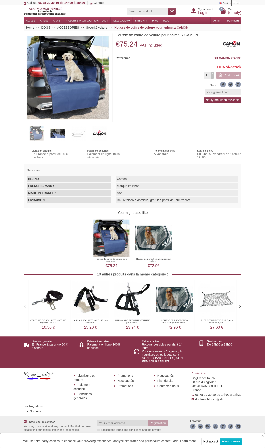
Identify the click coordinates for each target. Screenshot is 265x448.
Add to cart (232, 75)
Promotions (125, 375)
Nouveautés (125, 380)
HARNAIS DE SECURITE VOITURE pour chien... (132, 321)
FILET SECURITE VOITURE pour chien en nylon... (216, 321)
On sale (217, 21)
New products (232, 21)
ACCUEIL (30, 21)
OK (171, 11)
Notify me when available (223, 100)
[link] (223, 84)
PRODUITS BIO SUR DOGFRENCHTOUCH (86, 21)
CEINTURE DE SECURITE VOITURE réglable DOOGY (48, 321)
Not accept (210, 441)
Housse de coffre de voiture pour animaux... (111, 260)
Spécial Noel (141, 21)
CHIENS (44, 21)
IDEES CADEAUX (121, 21)
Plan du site (165, 380)
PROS (155, 21)
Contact (99, 2)
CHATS (56, 21)
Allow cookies (231, 441)
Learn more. (188, 441)
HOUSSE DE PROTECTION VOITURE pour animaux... (174, 321)
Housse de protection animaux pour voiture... (153, 260)
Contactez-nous (168, 386)
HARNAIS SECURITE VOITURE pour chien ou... (90, 321)
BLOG (166, 21)
